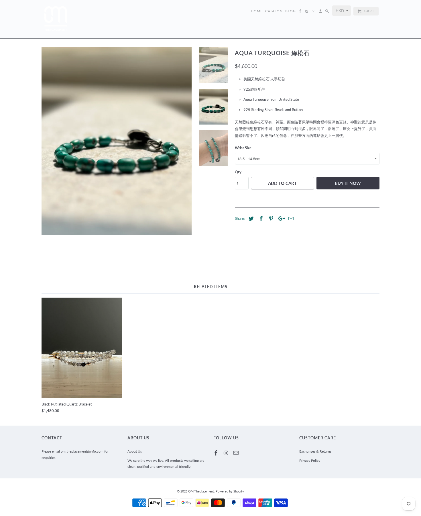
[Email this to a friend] (290, 218)
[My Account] (321, 12)
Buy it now (348, 183)
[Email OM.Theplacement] (236, 453)
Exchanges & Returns (315, 451)
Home (257, 11)
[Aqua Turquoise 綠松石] (117, 141)
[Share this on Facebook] (260, 218)
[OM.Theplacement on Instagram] (226, 453)
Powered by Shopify (230, 491)
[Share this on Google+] (280, 218)
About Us (134, 451)
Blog (290, 11)
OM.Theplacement (201, 491)
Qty (238, 172)
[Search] (327, 12)
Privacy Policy (309, 460)
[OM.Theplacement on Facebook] (216, 453)
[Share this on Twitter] (250, 218)
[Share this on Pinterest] (270, 218)
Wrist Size (243, 148)
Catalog (274, 11)
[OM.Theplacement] (56, 19)
